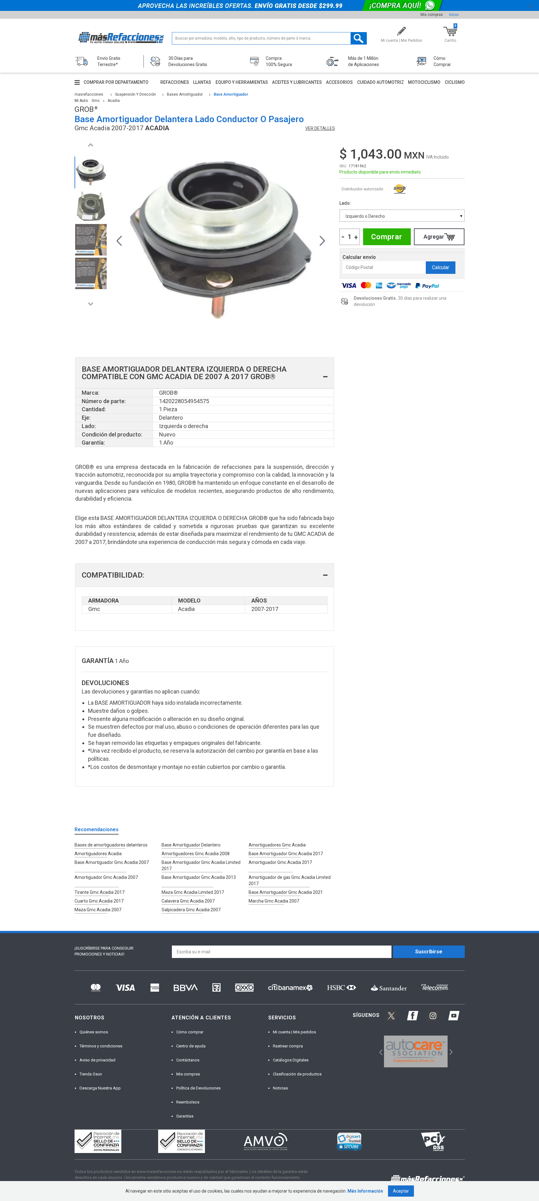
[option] (91, 172)
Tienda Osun (91, 1074)
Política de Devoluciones (198, 1088)
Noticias (280, 1088)
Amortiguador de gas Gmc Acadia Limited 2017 (290, 880)
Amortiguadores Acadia (98, 853)
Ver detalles (320, 128)
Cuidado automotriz (380, 82)
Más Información (365, 1191)
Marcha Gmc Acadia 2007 (274, 900)
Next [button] (91, 304)
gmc (96, 100)
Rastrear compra (288, 1046)
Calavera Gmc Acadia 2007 (188, 900)
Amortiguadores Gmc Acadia (277, 844)
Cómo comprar (189, 1032)
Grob (399, 189)
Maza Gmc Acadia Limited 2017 (193, 892)
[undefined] (221, 240)
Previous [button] (91, 144)
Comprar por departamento (116, 82)
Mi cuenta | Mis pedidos (294, 1032)
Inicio (454, 14)
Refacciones (174, 82)
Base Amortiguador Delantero (191, 844)
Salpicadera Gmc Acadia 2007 (191, 909)
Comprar (386, 236)
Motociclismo (424, 82)
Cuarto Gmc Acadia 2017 (99, 900)
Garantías (184, 1116)
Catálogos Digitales (290, 1060)
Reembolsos (187, 1102)
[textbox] (269, 38)
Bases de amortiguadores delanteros (111, 844)
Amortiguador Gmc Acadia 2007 (106, 877)
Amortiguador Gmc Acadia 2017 (280, 862)
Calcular (440, 267)
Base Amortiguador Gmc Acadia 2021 (286, 892)
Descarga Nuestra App (100, 1088)
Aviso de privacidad (97, 1060)
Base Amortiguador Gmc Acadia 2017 (286, 853)
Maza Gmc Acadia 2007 (98, 909)
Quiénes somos (94, 1032)
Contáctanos (187, 1060)
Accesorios (339, 82)
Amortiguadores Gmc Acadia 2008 (196, 853)
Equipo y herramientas (242, 82)
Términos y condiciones (101, 1046)
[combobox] (402, 215)
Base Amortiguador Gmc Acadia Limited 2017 (201, 865)
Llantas (202, 82)
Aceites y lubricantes (297, 82)
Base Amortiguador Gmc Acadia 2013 (199, 877)
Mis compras (431, 14)
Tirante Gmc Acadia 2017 (99, 892)
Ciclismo (455, 82)
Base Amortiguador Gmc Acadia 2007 (112, 862)
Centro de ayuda (191, 1046)
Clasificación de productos (297, 1074)
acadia (114, 100)
